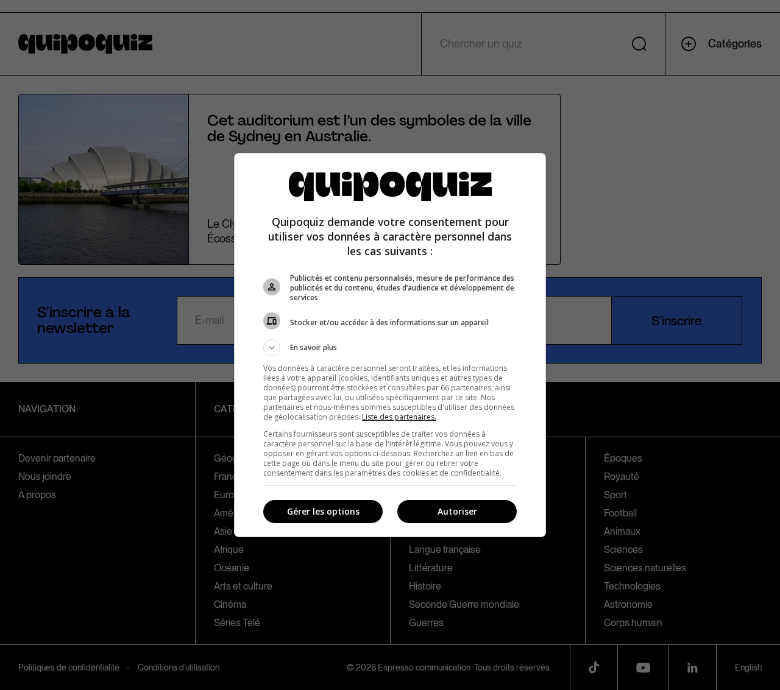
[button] (390, 347)
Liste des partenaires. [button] (399, 417)
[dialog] (390, 345)
